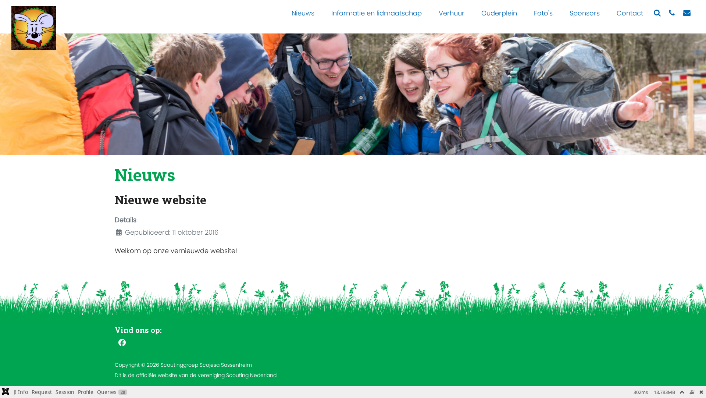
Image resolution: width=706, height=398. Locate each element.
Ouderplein (499, 13)
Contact (630, 13)
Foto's (543, 13)
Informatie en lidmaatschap (376, 13)
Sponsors (585, 13)
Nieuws (303, 13)
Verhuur (451, 13)
